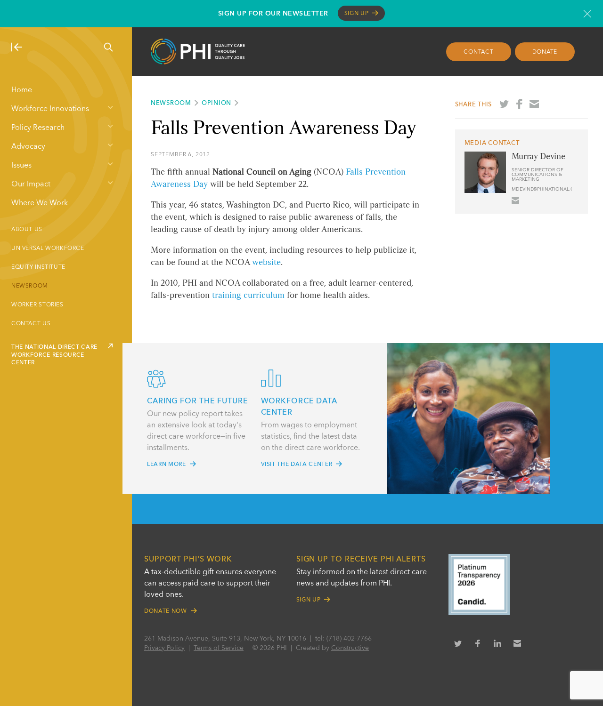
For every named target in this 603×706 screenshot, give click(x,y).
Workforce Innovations (50, 109)
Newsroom (29, 286)
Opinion (216, 103)
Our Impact (30, 184)
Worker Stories (37, 305)
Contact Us (30, 324)
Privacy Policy (164, 648)
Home (21, 90)
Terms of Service (219, 648)
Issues (21, 165)
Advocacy (28, 147)
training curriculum (248, 295)
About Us (26, 230)
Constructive (350, 648)
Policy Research (38, 128)
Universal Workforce (47, 248)
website (266, 262)
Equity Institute (38, 267)
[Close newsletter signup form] (587, 13)
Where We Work (39, 203)
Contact (478, 52)
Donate (545, 52)
